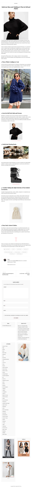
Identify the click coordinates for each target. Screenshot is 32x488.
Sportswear (4, 413)
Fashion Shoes (4, 369)
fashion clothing (17, 252)
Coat (3, 360)
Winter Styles (26, 249)
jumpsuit (3, 385)
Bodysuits (4, 354)
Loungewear (4, 391)
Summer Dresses (5, 416)
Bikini (3, 351)
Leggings (3, 388)
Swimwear (4, 421)
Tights (3, 424)
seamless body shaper (5, 403)
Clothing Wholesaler (5, 359)
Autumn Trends (7, 249)
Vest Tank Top (4, 427)
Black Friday (4, 352)
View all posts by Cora (11, 264)
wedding (3, 432)
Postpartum (4, 401)
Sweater (3, 419)
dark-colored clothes (9, 252)
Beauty (3, 349)
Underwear (4, 426)
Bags (3, 347)
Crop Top (4, 362)
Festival (3, 372)
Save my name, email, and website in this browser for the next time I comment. (16, 315)
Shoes (3, 408)
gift (3, 377)
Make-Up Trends (5, 395)
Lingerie (3, 390)
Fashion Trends (19, 249)
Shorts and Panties (5, 409)
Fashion (13, 249)
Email (5, 305)
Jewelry (3, 383)
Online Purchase (5, 396)
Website (5, 310)
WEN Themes (19, 486)
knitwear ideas (24, 252)
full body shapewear (5, 375)
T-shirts (3, 422)
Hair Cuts (3, 378)
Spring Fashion (4, 414)
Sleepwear (4, 411)
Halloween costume (5, 380)
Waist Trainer (4, 429)
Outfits (3, 398)
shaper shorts (4, 404)
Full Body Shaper (5, 373)
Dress (3, 364)
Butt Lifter (4, 357)
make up (3, 393)
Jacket (3, 382)
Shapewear (4, 406)
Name (5, 300)
